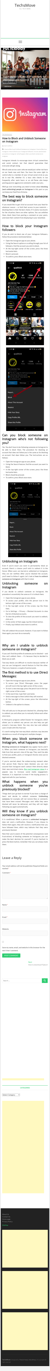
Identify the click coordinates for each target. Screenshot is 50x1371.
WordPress (32, 1360)
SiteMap (5, 1225)
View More (8, 86)
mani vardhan (9, 83)
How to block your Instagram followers (21, 151)
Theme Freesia (23, 1360)
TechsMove (25, 5)
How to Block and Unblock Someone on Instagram (20, 149)
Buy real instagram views (34, 769)
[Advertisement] (25, 22)
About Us (5, 1214)
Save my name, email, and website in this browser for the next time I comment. (23, 949)
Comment (6, 873)
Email (5, 917)
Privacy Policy (7, 1222)
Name (5, 905)
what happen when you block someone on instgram (22, 155)
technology (7, 134)
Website (5, 929)
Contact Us (6, 1217)
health (5, 73)
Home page (6, 1219)
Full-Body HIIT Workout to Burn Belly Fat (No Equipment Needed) (24, 78)
